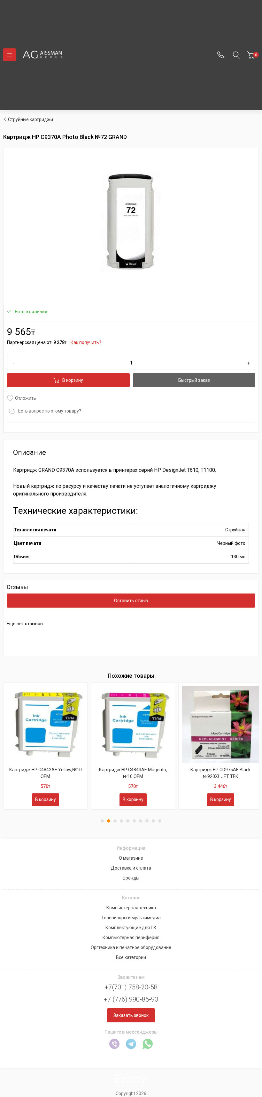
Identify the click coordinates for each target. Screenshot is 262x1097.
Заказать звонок (131, 1015)
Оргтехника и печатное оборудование (131, 947)
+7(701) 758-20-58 (131, 987)
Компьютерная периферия (131, 937)
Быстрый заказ (194, 380)
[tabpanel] (45, 746)
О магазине (131, 858)
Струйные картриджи (30, 119)
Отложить (25, 398)
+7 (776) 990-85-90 (131, 999)
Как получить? (86, 342)
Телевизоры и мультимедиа (131, 917)
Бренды (131, 877)
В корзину (72, 380)
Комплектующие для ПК (131, 927)
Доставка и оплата (131, 868)
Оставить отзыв (131, 600)
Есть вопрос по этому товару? (49, 410)
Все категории (131, 957)
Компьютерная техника (131, 907)
